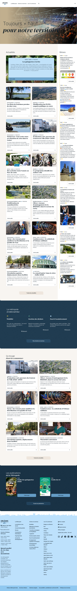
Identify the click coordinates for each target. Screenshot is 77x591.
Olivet (45, 547)
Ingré (45, 537)
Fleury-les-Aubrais (48, 535)
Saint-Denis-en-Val (48, 555)
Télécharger (26, 495)
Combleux (46, 532)
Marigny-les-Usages (48, 541)
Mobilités (31, 524)
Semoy (45, 574)
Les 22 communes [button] (32, 3)
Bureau (16, 530)
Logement (31, 533)
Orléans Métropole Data (12, 587)
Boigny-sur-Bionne (48, 524)
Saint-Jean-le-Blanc (48, 566)
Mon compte (62, 521)
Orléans (45, 549)
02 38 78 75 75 (5, 529)
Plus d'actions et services (38, 341)
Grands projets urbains (34, 535)
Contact (61, 524)
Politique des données (65, 587)
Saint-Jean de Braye (48, 561)
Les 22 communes (48, 521)
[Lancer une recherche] (38, 3)
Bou (45, 526)
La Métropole (18, 521)
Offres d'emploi (61, 529)
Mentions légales (33, 587)
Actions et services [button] (22, 3)
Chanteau (46, 528)
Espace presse (62, 527)
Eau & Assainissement (34, 538)
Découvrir (24, 331)
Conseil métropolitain (20, 528)
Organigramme (18, 535)
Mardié (45, 539)
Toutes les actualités (31, 293)
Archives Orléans (23, 587)
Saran (45, 572)
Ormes (45, 551)
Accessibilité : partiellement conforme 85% (49, 587)
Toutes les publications (38, 503)
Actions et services (33, 521)
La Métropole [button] (14, 3)
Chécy (45, 530)
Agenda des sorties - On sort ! (65, 532)
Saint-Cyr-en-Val (47, 553)
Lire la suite (16, 79)
